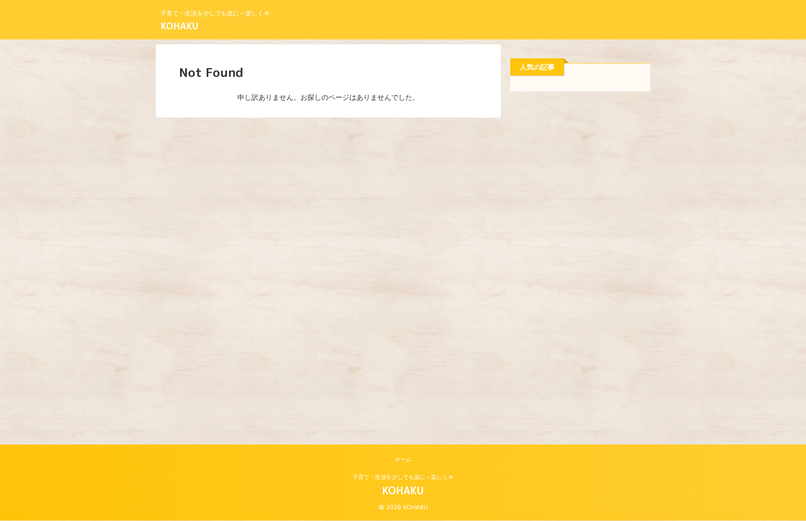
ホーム (403, 459)
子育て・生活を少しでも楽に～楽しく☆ (403, 476)
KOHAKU (179, 25)
